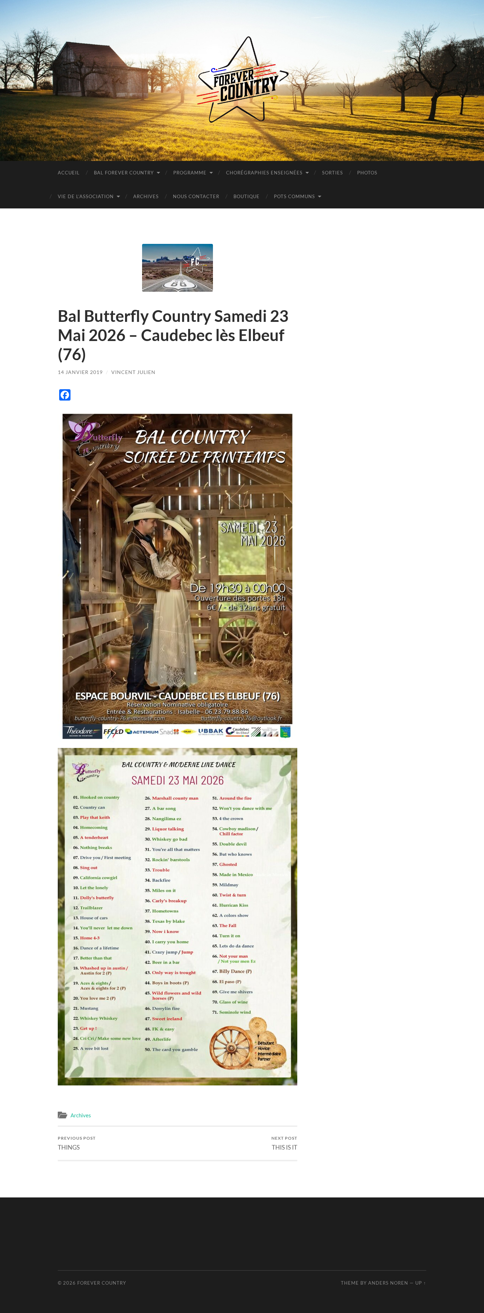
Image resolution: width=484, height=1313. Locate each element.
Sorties (332, 172)
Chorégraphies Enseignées (264, 172)
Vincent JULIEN (133, 372)
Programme (190, 172)
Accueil (69, 172)
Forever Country (101, 1283)
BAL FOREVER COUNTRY (124, 172)
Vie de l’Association (86, 196)
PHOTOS (367, 172)
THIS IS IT (284, 1143)
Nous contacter (196, 196)
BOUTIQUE (246, 196)
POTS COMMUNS (294, 196)
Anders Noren (388, 1283)
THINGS (77, 1143)
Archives (146, 196)
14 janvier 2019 (80, 372)
